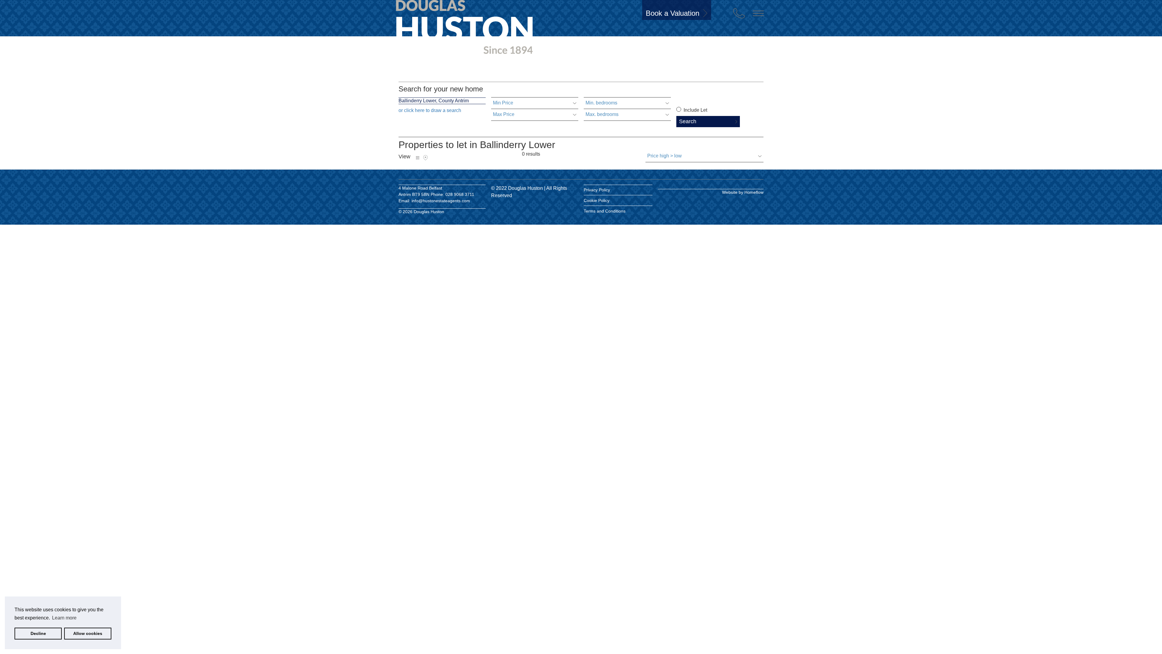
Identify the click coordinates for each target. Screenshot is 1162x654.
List (417, 157)
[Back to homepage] (433, 23)
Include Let (694, 110)
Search (687, 121)
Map (425, 157)
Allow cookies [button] (87, 633)
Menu (758, 13)
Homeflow (753, 192)
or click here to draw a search (430, 110)
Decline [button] (38, 633)
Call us (739, 13)
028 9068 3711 (459, 194)
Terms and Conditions (604, 211)
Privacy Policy (597, 189)
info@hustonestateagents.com (441, 200)
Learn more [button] (64, 617)
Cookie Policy (596, 200)
